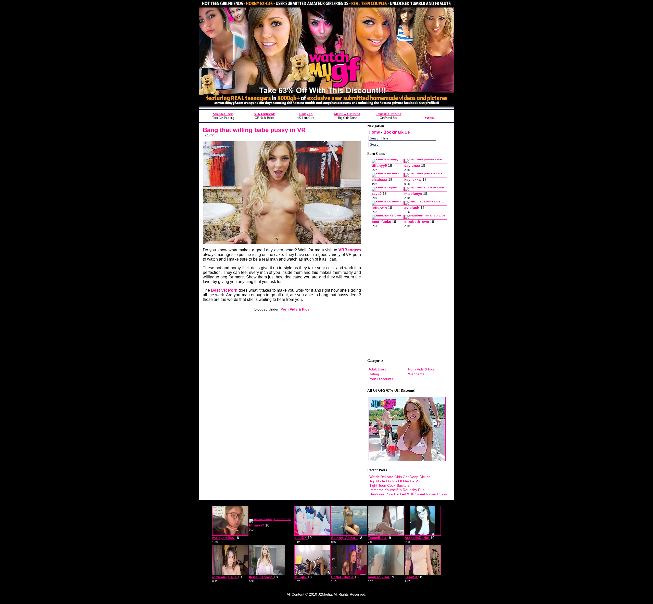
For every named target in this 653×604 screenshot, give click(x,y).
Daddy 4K (306, 114)
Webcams (416, 374)
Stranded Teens (223, 114)
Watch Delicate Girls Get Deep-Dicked (400, 477)
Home (374, 132)
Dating (374, 374)
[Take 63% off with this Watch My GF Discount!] (326, 108)
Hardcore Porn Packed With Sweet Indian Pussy (408, 494)
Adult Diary (377, 369)
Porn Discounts (381, 379)
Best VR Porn (224, 290)
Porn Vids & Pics (295, 309)
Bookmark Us (396, 132)
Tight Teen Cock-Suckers (389, 485)
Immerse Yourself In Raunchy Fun (396, 490)
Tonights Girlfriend (388, 114)
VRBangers (349, 250)
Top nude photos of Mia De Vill (394, 481)
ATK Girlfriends (264, 114)
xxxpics (430, 118)
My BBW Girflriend (347, 114)
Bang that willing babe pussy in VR (254, 129)
